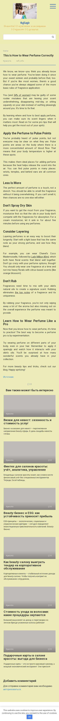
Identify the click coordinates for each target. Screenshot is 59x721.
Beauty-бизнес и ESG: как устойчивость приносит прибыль (28, 514)
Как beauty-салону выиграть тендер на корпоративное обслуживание (24, 565)
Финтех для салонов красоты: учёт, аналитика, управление (26, 468)
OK (29, 717)
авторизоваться (12, 689)
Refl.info (25, 23)
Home (5, 51)
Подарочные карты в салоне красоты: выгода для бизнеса (25, 657)
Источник (8, 377)
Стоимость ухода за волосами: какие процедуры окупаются (26, 613)
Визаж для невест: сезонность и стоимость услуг (27, 421)
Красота (7, 61)
